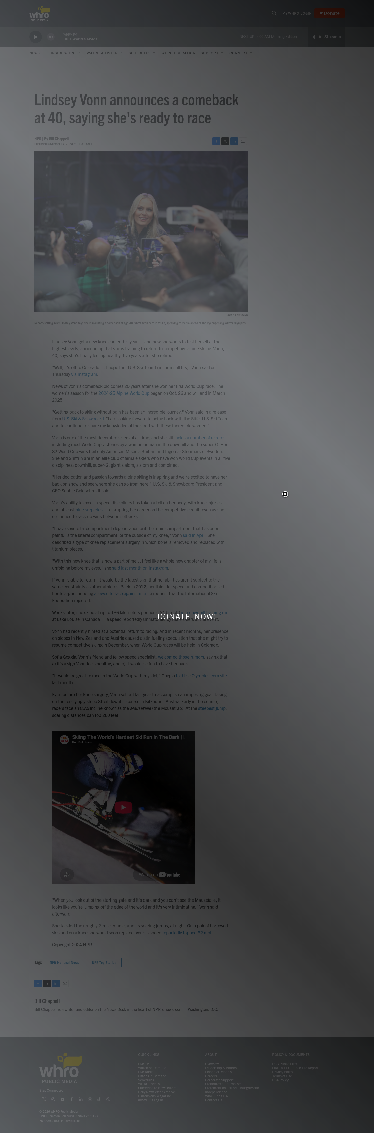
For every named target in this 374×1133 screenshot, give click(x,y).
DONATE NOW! (187, 616)
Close (285, 494)
